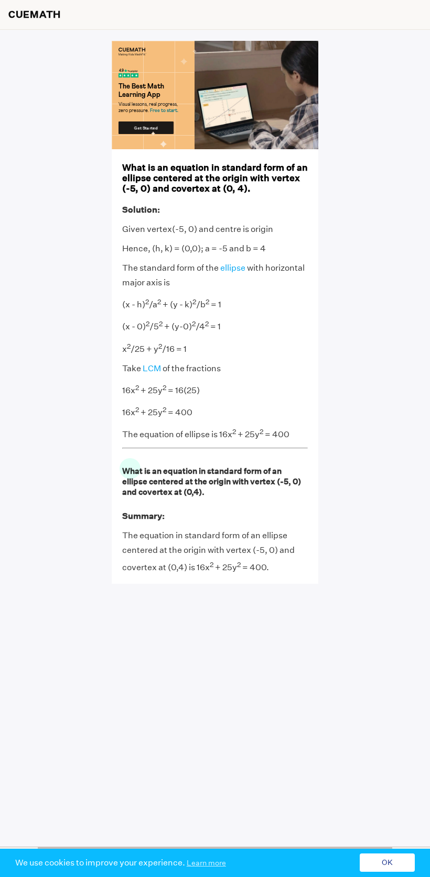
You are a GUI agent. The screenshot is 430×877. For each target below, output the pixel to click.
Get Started (146, 127)
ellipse (232, 268)
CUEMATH (34, 14)
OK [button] (387, 863)
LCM (152, 368)
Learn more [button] (206, 863)
